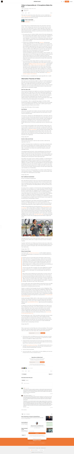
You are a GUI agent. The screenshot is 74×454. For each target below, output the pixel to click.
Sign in (71, 1)
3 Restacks (31, 368)
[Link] (20, 78)
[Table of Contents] (1, 227)
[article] (37, 418)
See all (23, 435)
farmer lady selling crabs (38, 214)
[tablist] (25, 380)
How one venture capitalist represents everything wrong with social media (32, 417)
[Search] (61, 1)
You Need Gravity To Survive (33, 253)
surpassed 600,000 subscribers (32, 302)
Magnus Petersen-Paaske (27, 395)
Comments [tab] (23, 380)
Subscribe (67, 1)
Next (50, 374)
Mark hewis (42, 42)
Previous (24, 374)
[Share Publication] (63, 1)
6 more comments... (24, 409)
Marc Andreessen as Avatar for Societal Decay (30, 416)
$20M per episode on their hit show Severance (37, 63)
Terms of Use (41, 435)
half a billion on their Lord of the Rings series (37, 64)
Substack (32, 452)
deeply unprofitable (32, 129)
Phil (23, 388)
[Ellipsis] (52, 388)
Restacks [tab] (27, 380)
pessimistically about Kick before (32, 345)
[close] (45, 422)
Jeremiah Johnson (27, 418)
